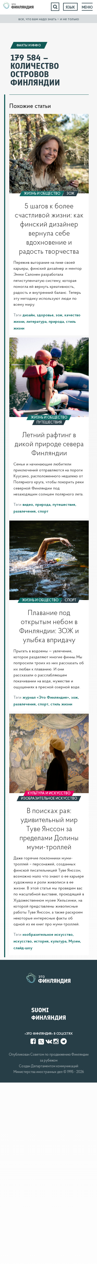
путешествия (64, 504)
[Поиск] (55, 7)
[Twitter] (41, 1041)
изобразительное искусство (48, 934)
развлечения (24, 511)
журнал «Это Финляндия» (46, 697)
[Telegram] (64, 1041)
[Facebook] (34, 1041)
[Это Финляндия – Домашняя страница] (18, 7)
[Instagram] (56, 1041)
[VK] (49, 1041)
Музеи (74, 941)
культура (58, 941)
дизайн (29, 314)
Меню (87, 7)
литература (36, 321)
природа (56, 321)
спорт (43, 511)
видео (28, 504)
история (41, 941)
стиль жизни (61, 703)
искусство (22, 941)
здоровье (45, 314)
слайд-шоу (22, 947)
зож (59, 314)
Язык (70, 7)
